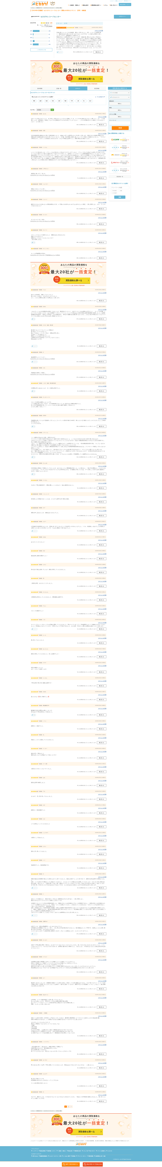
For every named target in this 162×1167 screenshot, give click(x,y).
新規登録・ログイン (52, 1150)
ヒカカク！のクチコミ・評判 (55, 1156)
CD (34, 242)
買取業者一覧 (120, 176)
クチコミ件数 (112, 114)
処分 (90, 100)
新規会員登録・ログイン (125, 4)
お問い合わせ (35, 1156)
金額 (40, 100)
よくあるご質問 (66, 1156)
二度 (78, 100)
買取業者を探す (78, 1150)
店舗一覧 (58, 88)
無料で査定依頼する (72, 1164)
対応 (53, 100)
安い (84, 100)
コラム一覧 (85, 1150)
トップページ (35, 1150)
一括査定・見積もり (74, 5)
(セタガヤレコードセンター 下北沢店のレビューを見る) (45, 255)
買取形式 (111, 101)
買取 (34, 100)
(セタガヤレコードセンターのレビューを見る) (42, 175)
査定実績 (96, 88)
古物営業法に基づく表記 (100, 1156)
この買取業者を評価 (41, 49)
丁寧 (72, 100)
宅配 (65, 100)
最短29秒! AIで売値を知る (94, 1164)
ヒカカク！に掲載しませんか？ (116, 0)
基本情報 (39, 88)
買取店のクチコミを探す (120, 183)
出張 (59, 100)
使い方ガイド (114, 5)
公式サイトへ (122, 16)
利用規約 (74, 1156)
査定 (47, 100)
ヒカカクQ (109, 1150)
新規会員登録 (43, 1150)
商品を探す (86, 5)
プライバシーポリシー (82, 1156)
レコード (60, 52)
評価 (110, 107)
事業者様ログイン (127, 0)
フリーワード (112, 120)
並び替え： (33, 109)
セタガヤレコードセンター (50, 17)
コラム (106, 5)
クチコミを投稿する (101, 1150)
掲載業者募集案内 (43, 1156)
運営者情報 (91, 1156)
